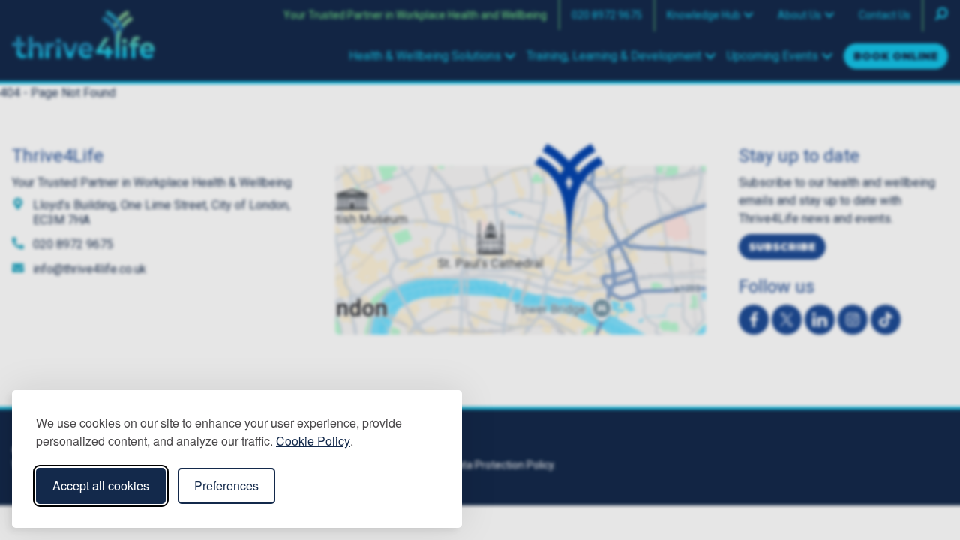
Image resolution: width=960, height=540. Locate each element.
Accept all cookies (100, 485)
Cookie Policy (313, 440)
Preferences (226, 485)
